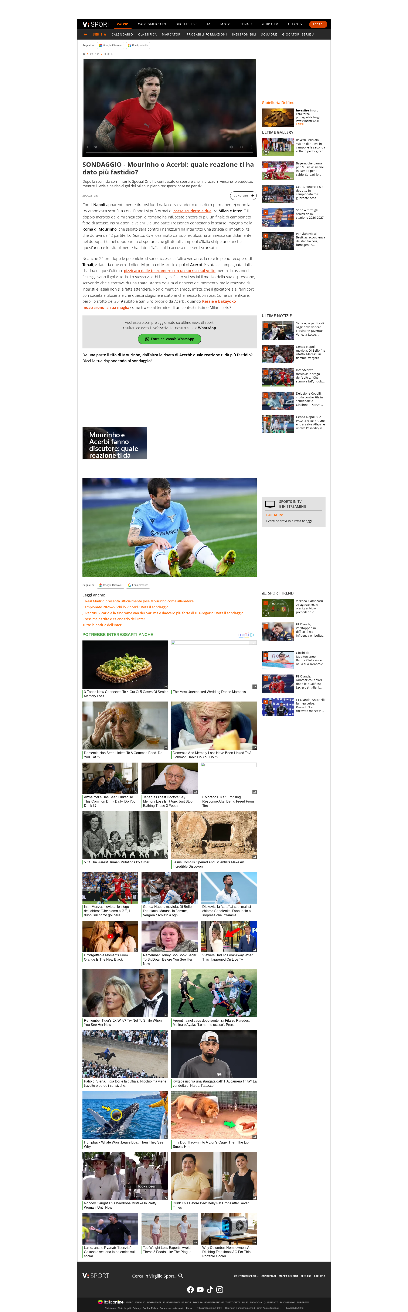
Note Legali (124, 1308)
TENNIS (246, 24)
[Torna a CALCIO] (85, 34)
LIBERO (129, 1302)
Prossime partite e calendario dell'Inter (113, 619)
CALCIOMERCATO (152, 24)
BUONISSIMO (287, 1302)
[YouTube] (200, 1292)
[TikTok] (210, 1292)
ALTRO (293, 24)
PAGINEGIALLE (156, 1302)
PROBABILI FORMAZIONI (207, 34)
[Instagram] (219, 1292)
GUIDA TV (270, 24)
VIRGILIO (140, 1302)
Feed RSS (306, 1276)
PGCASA (198, 1302)
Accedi (318, 24)
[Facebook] (190, 1292)
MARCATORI (172, 34)
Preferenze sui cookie (172, 1308)
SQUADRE (269, 34)
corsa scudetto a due (192, 210)
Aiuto (189, 1308)
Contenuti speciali (246, 1276)
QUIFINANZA (271, 1302)
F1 (209, 24)
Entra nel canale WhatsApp (172, 339)
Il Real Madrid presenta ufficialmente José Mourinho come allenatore (138, 601)
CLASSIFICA (147, 34)
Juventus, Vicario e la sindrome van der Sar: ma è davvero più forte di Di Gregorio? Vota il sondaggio (163, 613)
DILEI (245, 1302)
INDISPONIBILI (244, 34)
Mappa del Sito (288, 1276)
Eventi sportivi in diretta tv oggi (289, 521)
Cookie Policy (150, 1308)
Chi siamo (110, 1308)
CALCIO (123, 24)
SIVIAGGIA (256, 1302)
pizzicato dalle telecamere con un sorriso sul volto (169, 270)
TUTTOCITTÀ (233, 1302)
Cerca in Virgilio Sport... (154, 1276)
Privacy (137, 1308)
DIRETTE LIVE (187, 24)
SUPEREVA (303, 1302)
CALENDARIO (122, 34)
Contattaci (268, 1276)
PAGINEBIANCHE (214, 1302)
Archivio (319, 1276)
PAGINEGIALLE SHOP (178, 1302)
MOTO (225, 24)
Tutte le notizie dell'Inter (102, 625)
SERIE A (108, 54)
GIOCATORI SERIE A (298, 34)
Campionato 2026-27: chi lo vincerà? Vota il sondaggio (125, 607)
